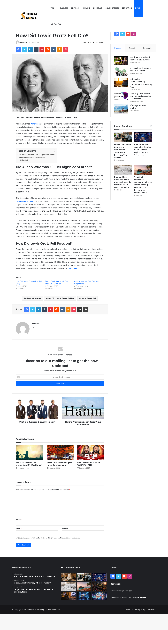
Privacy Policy (140, 610)
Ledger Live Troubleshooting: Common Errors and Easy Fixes (141, 83)
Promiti (22, 42)
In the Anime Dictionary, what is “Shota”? (140, 69)
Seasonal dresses (139, 597)
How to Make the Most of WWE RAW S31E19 (88, 463)
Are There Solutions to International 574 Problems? (29, 463)
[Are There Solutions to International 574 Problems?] (29, 452)
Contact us (56, 24)
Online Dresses (112, 8)
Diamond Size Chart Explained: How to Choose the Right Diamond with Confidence (122, 182)
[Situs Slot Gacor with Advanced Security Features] (84, 596)
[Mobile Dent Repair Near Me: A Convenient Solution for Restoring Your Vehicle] (123, 137)
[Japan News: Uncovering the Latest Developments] (60, 452)
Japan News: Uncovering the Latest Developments (59, 463)
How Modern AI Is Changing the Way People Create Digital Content (142, 148)
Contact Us (151, 610)
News (137, 8)
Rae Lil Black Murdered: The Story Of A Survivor (140, 58)
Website (65, 529)
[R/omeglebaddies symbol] (121, 108)
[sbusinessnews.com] (30, 16)
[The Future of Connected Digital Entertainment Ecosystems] (68, 596)
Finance (75, 8)
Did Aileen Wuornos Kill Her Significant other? (36, 155)
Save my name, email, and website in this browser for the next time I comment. (49, 538)
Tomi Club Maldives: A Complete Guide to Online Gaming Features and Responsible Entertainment (143, 185)
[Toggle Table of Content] (51, 151)
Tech (53, 8)
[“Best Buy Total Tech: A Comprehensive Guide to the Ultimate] (121, 97)
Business (64, 8)
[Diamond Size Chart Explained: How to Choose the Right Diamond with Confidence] (123, 170)
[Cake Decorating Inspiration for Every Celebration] (68, 577)
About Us (129, 610)
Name (19, 519)
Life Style (97, 8)
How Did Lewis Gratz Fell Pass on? (32, 158)
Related (25, 160)
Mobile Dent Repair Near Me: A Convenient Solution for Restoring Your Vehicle (122, 151)
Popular (117, 48)
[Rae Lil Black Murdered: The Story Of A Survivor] (121, 60)
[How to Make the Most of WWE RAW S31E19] (90, 452)
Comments (147, 48)
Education (127, 8)
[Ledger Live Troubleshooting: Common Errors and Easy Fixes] (121, 82)
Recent (132, 48)
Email (19, 529)
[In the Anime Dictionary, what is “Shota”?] (121, 71)
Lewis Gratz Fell (88, 298)
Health (86, 8)
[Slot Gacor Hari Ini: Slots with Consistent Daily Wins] (99, 596)
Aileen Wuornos (33, 298)
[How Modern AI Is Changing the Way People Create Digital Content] (143, 137)
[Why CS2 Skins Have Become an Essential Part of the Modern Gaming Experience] (99, 586)
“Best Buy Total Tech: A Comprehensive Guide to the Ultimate (141, 96)
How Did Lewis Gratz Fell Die (60, 298)
